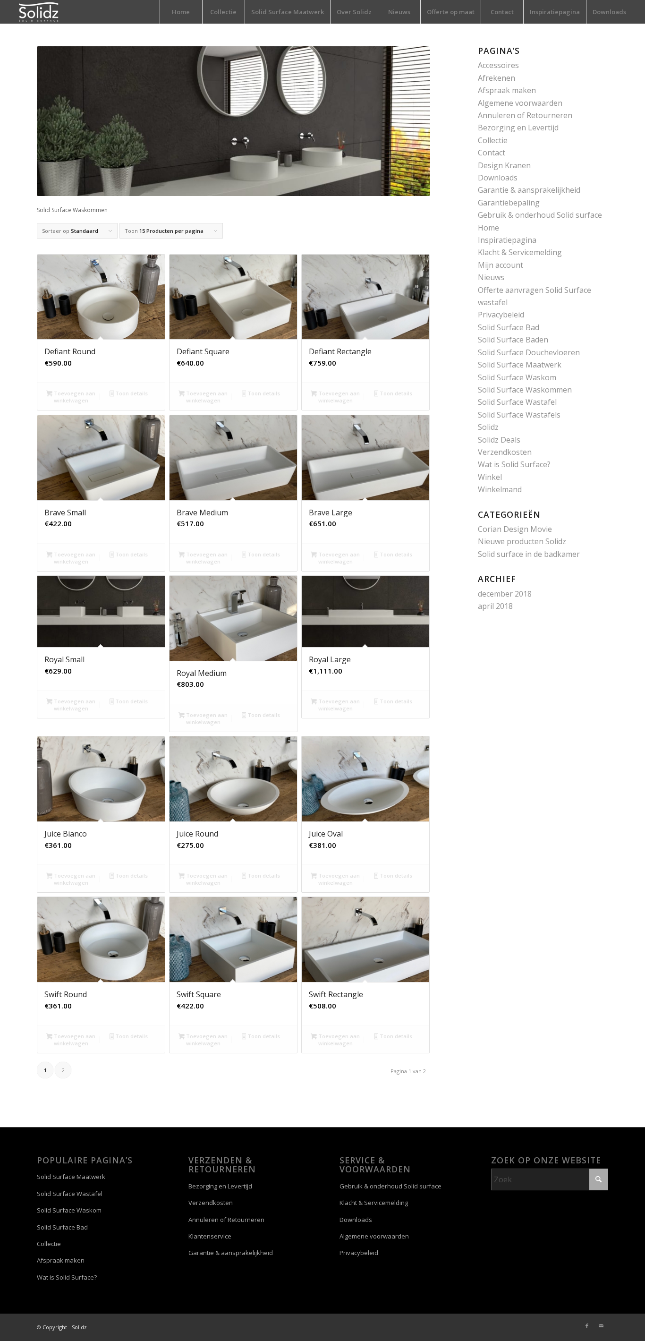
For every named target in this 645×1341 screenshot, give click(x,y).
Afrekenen (496, 78)
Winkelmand (500, 489)
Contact (491, 152)
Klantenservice (209, 1236)
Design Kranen (504, 165)
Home (488, 227)
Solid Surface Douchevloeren (529, 352)
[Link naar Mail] (601, 1326)
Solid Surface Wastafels (519, 415)
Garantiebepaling (509, 202)
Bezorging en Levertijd (518, 127)
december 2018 (505, 594)
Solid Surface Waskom (517, 377)
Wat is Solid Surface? (514, 464)
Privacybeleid (501, 314)
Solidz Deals (499, 440)
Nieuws (491, 277)
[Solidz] (38, 12)
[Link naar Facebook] (587, 1326)
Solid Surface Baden (513, 339)
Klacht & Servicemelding (520, 252)
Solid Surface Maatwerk (519, 364)
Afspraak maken (507, 90)
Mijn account (500, 265)
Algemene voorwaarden (520, 103)
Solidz (488, 427)
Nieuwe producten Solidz (522, 541)
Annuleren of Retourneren (525, 115)
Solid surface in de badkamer (529, 554)
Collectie (493, 140)
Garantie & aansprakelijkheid (529, 190)
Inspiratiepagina (507, 240)
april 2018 (495, 606)
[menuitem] (181, 12)
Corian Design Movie (515, 529)
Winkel (490, 477)
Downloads (498, 177)
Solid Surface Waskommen (525, 389)
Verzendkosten (505, 452)
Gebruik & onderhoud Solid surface (540, 215)
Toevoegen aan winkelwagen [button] (73, 397)
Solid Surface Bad (508, 327)
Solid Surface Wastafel (517, 402)
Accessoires (498, 65)
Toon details (131, 393)
